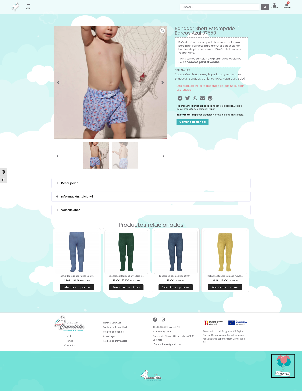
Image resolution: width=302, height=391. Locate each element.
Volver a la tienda (192, 122)
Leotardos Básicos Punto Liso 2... (77, 275)
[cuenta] (274, 5)
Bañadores (199, 74)
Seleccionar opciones (77, 287)
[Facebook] (155, 319)
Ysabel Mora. (186, 52)
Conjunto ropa (211, 79)
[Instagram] (163, 319)
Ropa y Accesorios (228, 74)
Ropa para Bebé (234, 79)
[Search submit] (265, 7)
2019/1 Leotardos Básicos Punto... (225, 275)
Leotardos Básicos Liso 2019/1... (175, 275)
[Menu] (29, 6)
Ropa (211, 74)
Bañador (194, 79)
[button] (58, 82)
